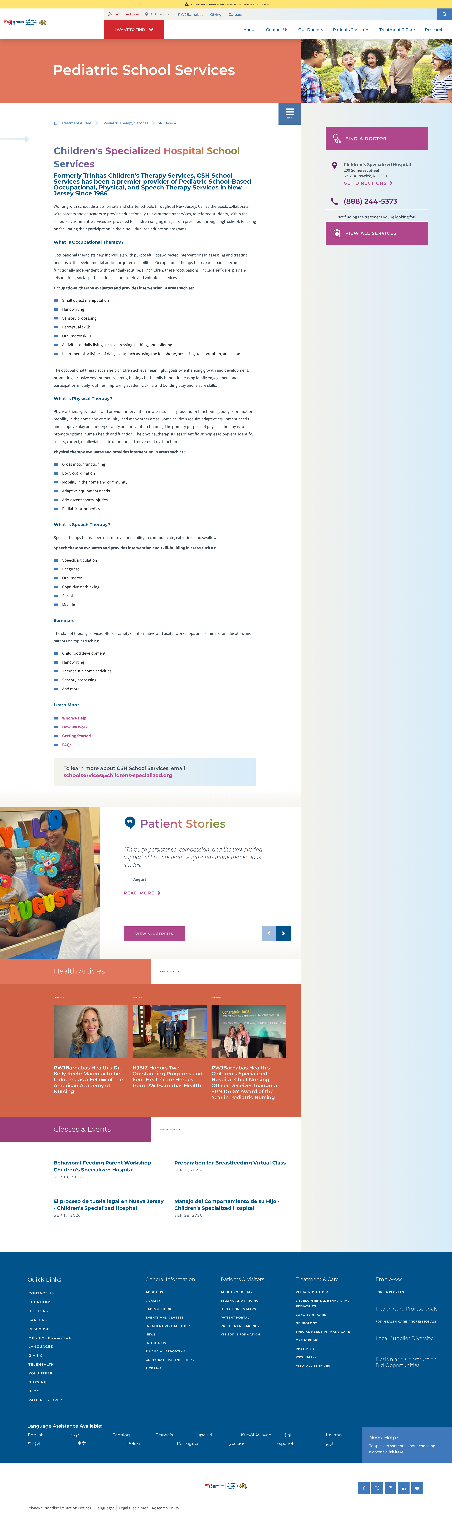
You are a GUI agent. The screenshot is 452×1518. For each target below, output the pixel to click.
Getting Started (76, 736)
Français (164, 1434)
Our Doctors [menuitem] (310, 29)
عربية (75, 1434)
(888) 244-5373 (370, 201)
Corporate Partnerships (170, 1360)
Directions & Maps (238, 1309)
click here (394, 1452)
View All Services (371, 233)
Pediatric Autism (312, 1292)
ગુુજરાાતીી (206, 1434)
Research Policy (165, 1508)
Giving (216, 14)
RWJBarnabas (190, 14)
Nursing (37, 1382)
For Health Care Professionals (406, 1321)
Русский (235, 1443)
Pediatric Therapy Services (126, 123)
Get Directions (126, 14)
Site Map (154, 1368)
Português (188, 1443)
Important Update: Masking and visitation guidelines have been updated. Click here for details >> (230, 4)
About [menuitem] (249, 29)
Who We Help (74, 718)
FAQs (67, 745)
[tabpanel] (50, 883)
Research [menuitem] (434, 29)
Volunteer (40, 1373)
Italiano (334, 1434)
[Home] (52, 24)
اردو (329, 1443)
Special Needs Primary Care (323, 1331)
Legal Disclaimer (133, 1508)
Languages (40, 1347)
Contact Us (41, 1293)
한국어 (34, 1443)
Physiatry (305, 1348)
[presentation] (207, 870)
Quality (153, 1300)
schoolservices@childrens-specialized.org (118, 775)
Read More (139, 893)
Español (284, 1443)
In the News (157, 1343)
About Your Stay (237, 1292)
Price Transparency (240, 1326)
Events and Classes (165, 1317)
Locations (40, 1302)
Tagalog (121, 1434)
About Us (154, 1292)
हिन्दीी (287, 1434)
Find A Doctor (366, 138)
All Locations (160, 14)
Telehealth (41, 1364)
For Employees (390, 1292)
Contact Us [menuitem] (277, 29)
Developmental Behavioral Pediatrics (322, 1303)
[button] (444, 14)
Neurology (306, 1323)
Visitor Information (240, 1334)
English (36, 1434)
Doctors (38, 1311)
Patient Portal (235, 1317)
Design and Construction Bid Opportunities (406, 1362)
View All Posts (168, 971)
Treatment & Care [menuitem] (397, 29)
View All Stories (154, 934)
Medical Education (50, 1338)
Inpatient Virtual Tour (168, 1326)
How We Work (75, 727)
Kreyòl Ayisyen (256, 1434)
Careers (235, 14)
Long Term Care (311, 1314)
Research (39, 1329)
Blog (34, 1391)
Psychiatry (306, 1357)
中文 (81, 1443)
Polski (133, 1443)
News (151, 1334)
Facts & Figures (161, 1309)
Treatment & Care (76, 123)
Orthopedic (307, 1340)
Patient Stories (46, 1400)
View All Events (169, 1130)
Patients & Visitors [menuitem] (351, 29)
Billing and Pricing (240, 1300)
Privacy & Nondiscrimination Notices (59, 1508)
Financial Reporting (166, 1351)
